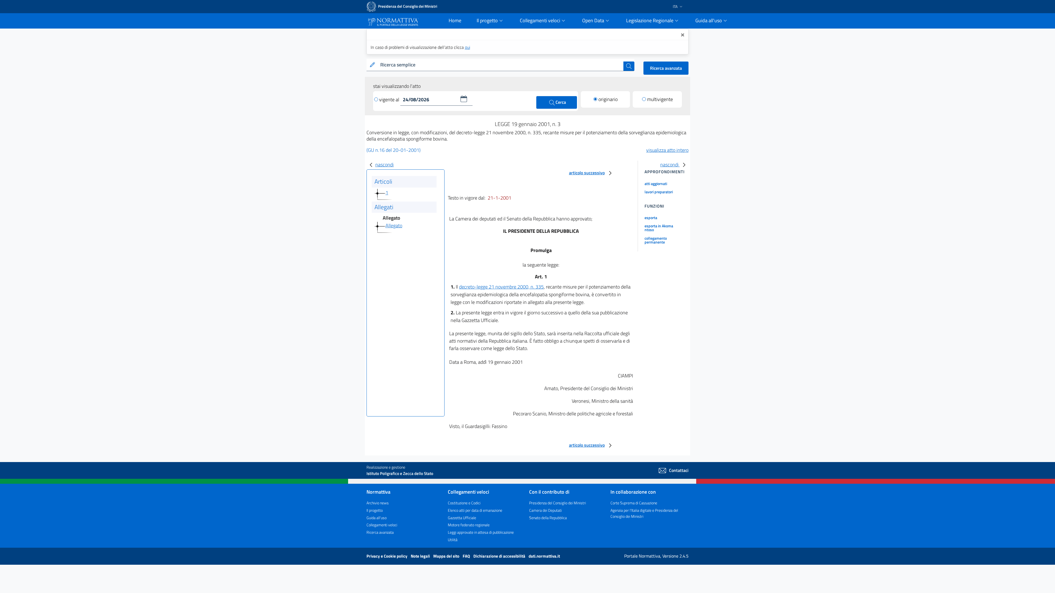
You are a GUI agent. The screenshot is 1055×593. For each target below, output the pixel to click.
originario (608, 99)
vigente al (389, 99)
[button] (463, 98)
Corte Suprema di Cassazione (633, 503)
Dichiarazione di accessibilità (499, 556)
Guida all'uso (377, 518)
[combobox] (500, 65)
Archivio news (378, 503)
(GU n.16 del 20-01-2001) (394, 150)
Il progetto (375, 510)
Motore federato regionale (469, 525)
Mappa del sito (446, 556)
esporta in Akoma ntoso (659, 228)
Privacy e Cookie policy (387, 556)
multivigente (660, 99)
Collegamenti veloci (382, 525)
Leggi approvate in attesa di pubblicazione (481, 532)
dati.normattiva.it (544, 556)
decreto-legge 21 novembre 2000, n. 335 (501, 286)
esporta (651, 217)
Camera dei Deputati (545, 510)
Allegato (393, 225)
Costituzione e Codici (464, 503)
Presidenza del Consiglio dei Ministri (557, 503)
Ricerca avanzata (666, 68)
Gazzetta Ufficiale (462, 518)
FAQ (467, 556)
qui (467, 47)
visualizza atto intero (667, 150)
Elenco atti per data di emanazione (475, 510)
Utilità (452, 539)
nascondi (384, 164)
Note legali (421, 556)
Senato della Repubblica (548, 518)
